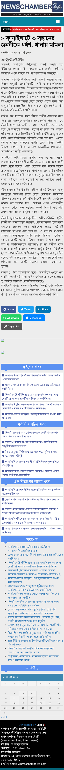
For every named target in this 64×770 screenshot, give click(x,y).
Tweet (27, 309)
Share (10, 309)
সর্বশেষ (32, 539)
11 (14, 698)
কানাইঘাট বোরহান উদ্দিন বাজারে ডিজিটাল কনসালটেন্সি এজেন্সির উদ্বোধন (31, 377)
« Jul (4, 717)
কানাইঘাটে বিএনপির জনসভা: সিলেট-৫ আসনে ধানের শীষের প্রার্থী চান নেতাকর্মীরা (30, 473)
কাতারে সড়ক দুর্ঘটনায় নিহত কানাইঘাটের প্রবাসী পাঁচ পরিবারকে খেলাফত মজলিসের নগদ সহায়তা (34, 627)
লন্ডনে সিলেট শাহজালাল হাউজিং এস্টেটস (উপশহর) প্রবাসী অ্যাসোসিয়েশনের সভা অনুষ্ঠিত (34, 619)
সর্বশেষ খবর (32, 366)
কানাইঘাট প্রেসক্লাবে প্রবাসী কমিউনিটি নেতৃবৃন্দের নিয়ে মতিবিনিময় (30, 463)
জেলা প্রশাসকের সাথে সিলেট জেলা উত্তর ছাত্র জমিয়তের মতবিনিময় (31, 387)
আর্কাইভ (32, 668)
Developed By (32, 725)
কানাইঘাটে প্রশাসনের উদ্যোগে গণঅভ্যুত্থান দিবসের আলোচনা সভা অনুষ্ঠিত (33, 595)
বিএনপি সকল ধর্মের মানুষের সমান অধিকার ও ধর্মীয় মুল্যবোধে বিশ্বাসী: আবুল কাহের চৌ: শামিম (34, 635)
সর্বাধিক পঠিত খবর (32, 424)
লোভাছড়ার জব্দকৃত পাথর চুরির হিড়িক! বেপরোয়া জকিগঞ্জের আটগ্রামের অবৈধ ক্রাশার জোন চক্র (32, 611)
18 (14, 703)
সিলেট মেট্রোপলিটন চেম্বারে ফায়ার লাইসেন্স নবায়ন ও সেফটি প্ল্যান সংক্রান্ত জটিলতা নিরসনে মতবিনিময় (30, 396)
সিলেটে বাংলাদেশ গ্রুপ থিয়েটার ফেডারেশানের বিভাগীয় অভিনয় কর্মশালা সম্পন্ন (31, 650)
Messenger (36, 318)
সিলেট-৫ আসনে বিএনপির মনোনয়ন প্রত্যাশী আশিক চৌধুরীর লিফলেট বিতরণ (29, 444)
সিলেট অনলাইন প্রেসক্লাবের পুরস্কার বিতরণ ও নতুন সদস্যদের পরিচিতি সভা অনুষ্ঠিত (33, 603)
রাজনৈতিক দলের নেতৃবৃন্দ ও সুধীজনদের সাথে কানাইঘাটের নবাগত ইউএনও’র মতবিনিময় (31, 588)
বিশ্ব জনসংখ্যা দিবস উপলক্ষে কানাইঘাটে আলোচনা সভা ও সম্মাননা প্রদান (33, 658)
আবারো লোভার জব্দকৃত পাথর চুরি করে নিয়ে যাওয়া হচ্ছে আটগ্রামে (31, 416)
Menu (6, 21)
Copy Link (14, 326)
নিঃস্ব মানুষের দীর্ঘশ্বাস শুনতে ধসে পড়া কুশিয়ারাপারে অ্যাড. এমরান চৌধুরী (29, 454)
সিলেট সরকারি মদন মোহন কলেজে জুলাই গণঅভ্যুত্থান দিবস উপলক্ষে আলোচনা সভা (30, 434)
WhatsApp (13, 318)
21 (41, 703)
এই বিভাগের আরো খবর (32, 481)
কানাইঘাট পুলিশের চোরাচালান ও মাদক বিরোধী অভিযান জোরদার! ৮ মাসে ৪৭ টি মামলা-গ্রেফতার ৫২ (31, 406)
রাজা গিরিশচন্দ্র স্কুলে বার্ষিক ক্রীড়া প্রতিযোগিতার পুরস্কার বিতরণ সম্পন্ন (35, 642)
